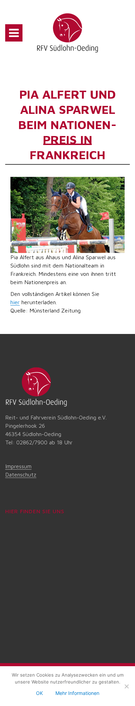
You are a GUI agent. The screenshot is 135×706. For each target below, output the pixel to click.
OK (39, 693)
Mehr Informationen (77, 693)
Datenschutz (20, 474)
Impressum (18, 466)
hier (15, 302)
